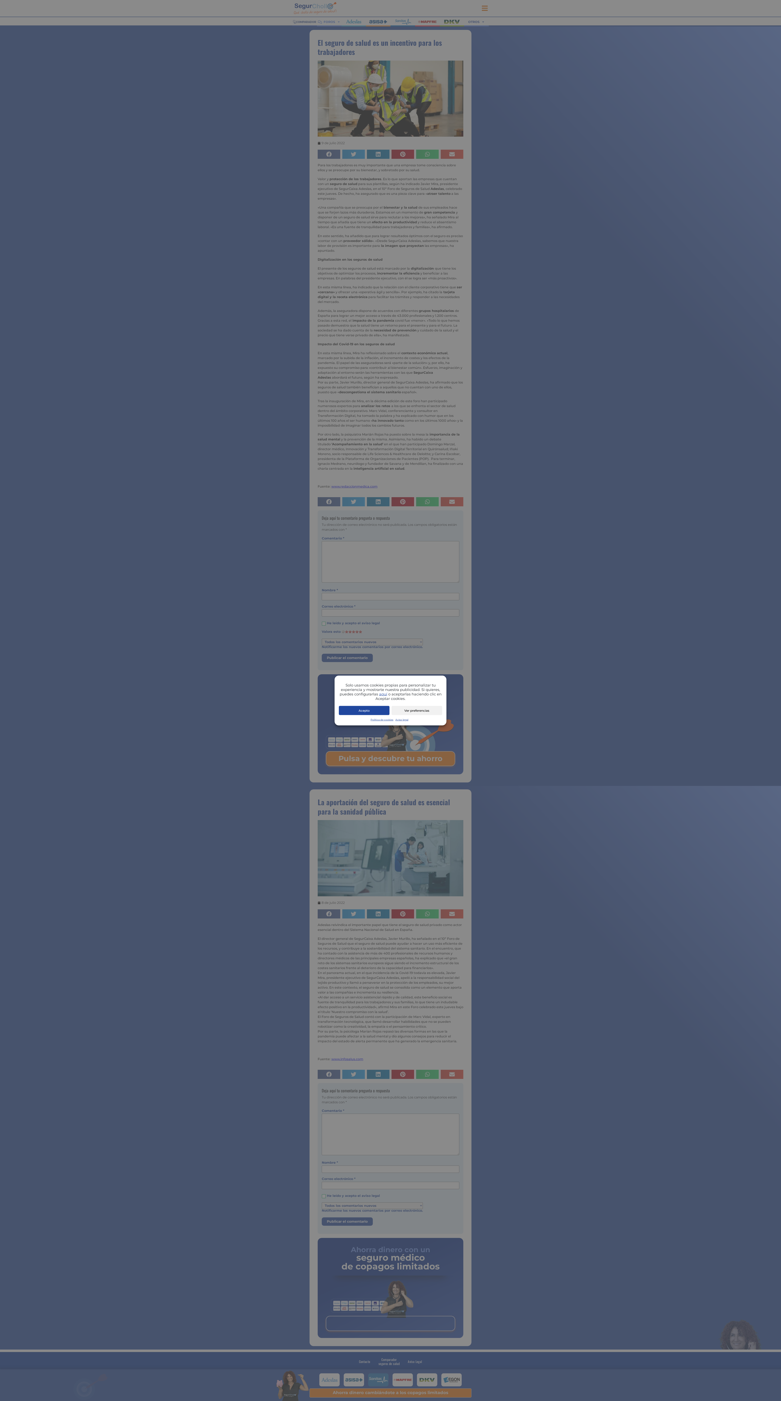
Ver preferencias (416, 710)
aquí (383, 694)
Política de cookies (382, 719)
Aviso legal (401, 719)
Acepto (364, 710)
